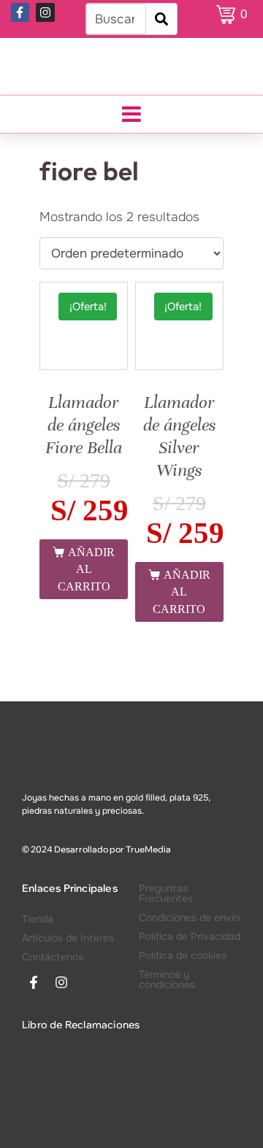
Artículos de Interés (68, 937)
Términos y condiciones (167, 979)
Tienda (37, 918)
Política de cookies (182, 955)
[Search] (161, 19)
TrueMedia (148, 849)
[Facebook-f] (20, 12)
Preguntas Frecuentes (166, 893)
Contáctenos (52, 956)
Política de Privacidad (189, 936)
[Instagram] (45, 12)
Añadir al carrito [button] (86, 569)
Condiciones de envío (189, 917)
